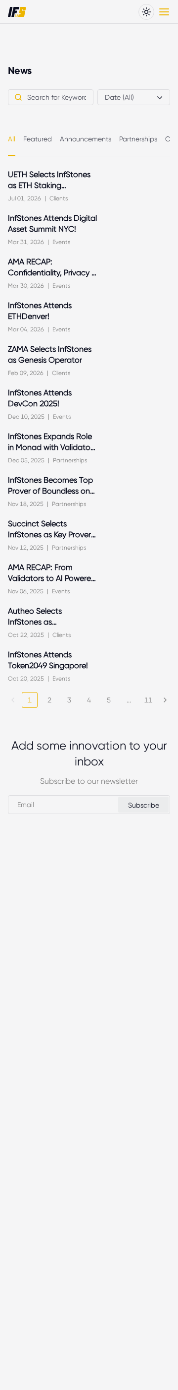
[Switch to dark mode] (146, 12)
